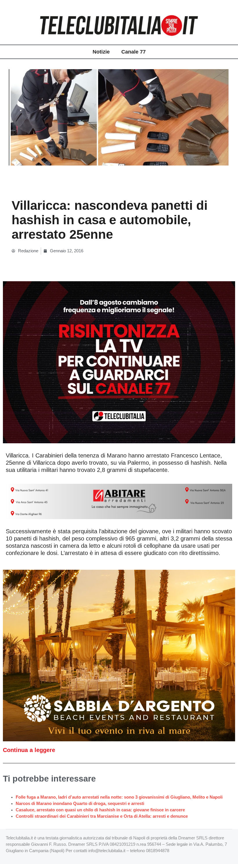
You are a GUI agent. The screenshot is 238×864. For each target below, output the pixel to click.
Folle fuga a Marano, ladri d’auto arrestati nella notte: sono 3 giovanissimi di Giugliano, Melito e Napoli (119, 797)
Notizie (101, 52)
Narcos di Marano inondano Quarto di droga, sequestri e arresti (80, 803)
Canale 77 (133, 52)
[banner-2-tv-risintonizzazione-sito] (119, 362)
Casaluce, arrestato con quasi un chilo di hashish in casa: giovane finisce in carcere (100, 810)
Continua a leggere (29, 750)
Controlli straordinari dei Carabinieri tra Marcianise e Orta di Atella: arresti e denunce (102, 816)
